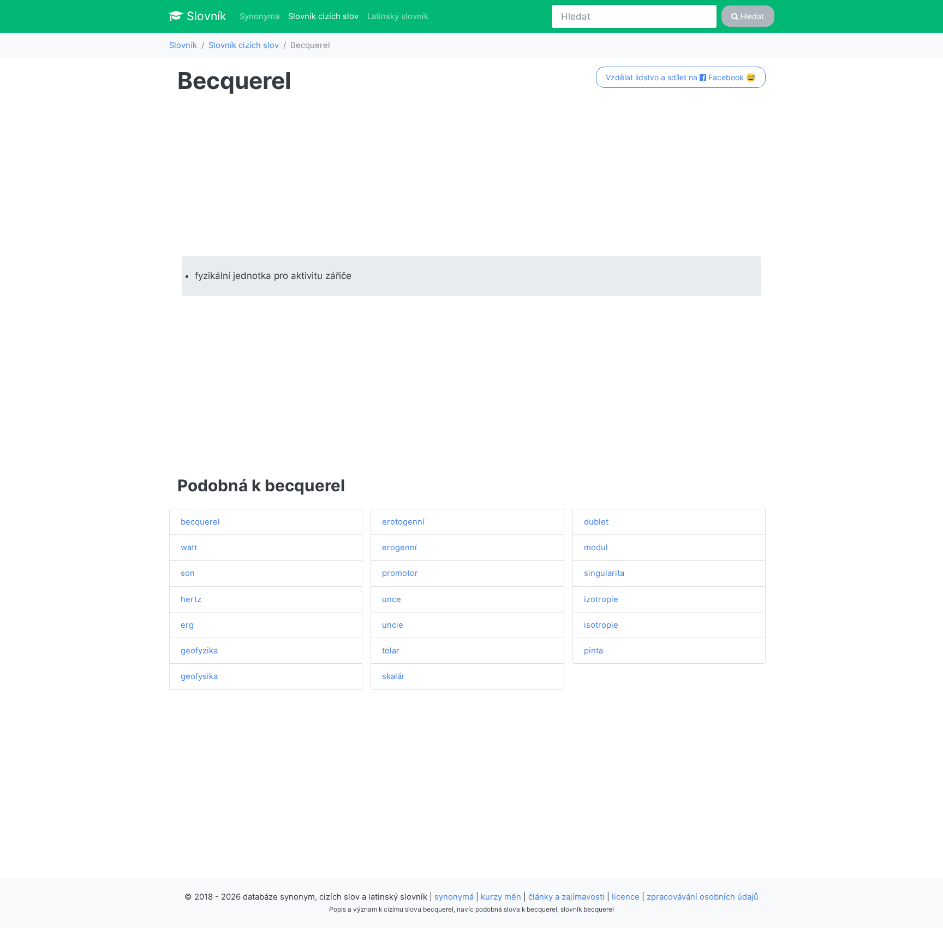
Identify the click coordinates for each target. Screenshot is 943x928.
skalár (393, 676)
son (188, 573)
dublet (596, 522)
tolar (390, 651)
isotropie (601, 625)
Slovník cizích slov (325, 16)
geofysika (199, 676)
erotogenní (403, 522)
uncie (392, 625)
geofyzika (199, 651)
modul (596, 547)
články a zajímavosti (566, 897)
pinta (593, 651)
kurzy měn (501, 897)
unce (391, 599)
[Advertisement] (471, 175)
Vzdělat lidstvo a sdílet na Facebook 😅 (680, 77)
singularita (604, 573)
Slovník (204, 16)
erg (187, 625)
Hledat (751, 16)
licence (626, 897)
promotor (400, 573)
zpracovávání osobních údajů (703, 897)
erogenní (399, 547)
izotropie (601, 599)
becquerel (200, 522)
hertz (191, 599)
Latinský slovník (397, 16)
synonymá (454, 897)
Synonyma (259, 16)
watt (189, 547)
